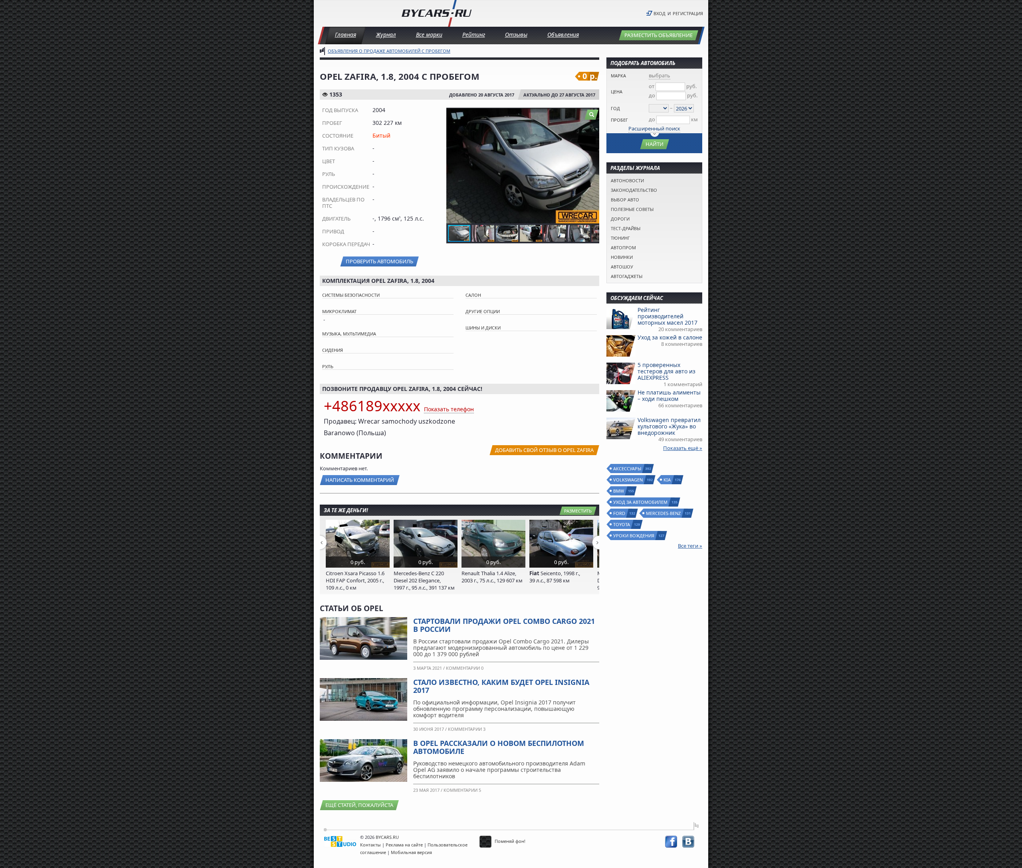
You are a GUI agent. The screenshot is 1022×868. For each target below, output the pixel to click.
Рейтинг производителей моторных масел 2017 (667, 316)
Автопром (623, 248)
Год (615, 108)
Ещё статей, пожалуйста (359, 805)
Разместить (578, 511)
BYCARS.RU (387, 837)
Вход (659, 13)
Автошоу (622, 267)
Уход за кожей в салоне (670, 337)
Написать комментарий (359, 479)
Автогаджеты (626, 276)
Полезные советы (632, 209)
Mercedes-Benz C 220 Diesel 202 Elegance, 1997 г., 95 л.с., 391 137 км (424, 580)
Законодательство (634, 190)
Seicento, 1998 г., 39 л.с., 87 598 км (554, 577)
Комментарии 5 (462, 790)
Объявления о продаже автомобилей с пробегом (389, 51)
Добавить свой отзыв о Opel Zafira (544, 450)
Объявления (563, 34)
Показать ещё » (682, 448)
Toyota (622, 524)
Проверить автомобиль (379, 261)
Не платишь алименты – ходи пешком (669, 395)
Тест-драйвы (625, 228)
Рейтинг (473, 34)
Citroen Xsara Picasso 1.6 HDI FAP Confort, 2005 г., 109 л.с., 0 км (355, 580)
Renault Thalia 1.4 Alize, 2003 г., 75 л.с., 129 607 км (492, 577)
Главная (345, 34)
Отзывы (516, 34)
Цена (616, 92)
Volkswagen (628, 480)
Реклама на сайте (404, 845)
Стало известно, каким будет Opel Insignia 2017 (501, 686)
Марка (618, 76)
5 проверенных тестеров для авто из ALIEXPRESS (666, 371)
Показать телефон (449, 409)
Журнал (386, 34)
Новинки (622, 257)
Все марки (429, 34)
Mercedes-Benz (663, 513)
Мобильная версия (411, 852)
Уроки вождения (634, 536)
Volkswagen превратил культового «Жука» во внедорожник (669, 426)
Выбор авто (625, 200)
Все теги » (690, 545)
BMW (619, 491)
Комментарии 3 (466, 729)
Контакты (370, 845)
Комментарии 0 (464, 668)
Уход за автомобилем (640, 502)
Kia (667, 480)
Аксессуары (627, 468)
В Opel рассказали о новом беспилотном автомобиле (498, 747)
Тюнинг (620, 238)
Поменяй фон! (509, 841)
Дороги (620, 219)
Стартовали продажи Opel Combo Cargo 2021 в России (504, 625)
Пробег (619, 120)
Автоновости (627, 180)
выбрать (659, 75)
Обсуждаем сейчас (636, 298)
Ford (619, 513)
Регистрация (688, 13)
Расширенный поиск (654, 128)
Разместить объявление (658, 35)
